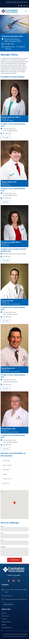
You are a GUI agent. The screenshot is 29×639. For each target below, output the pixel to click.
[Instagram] (24, 5)
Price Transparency (7, 627)
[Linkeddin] (14, 581)
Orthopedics (6, 470)
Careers (19, 2)
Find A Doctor (5, 616)
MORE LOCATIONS (8, 604)
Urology (5, 474)
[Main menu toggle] (25, 11)
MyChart (8, 2)
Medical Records (6, 622)
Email (2, 533)
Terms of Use (23, 636)
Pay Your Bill (13, 2)
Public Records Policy (15, 636)
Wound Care (6, 483)
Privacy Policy (6, 636)
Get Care (4, 613)
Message (3, 547)
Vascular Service (7, 479)
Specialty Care (5, 119)
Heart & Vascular (7, 465)
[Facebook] (18, 5)
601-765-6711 (25, 2)
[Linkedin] (21, 5)
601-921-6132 (7, 256)
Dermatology (6, 461)
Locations (4, 619)
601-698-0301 (9, 44)
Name (2, 526)
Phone (2, 540)
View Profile (5, 137)
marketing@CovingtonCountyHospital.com (16, 599)
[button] (27, 6)
